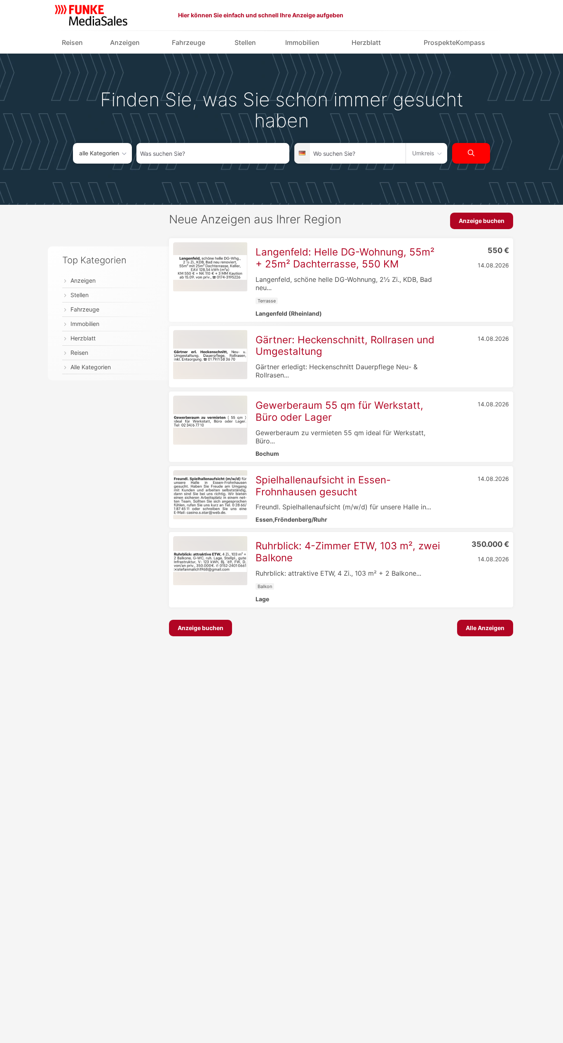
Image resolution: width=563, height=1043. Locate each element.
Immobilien (302, 42)
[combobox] (212, 153)
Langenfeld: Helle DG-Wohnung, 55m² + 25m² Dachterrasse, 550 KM (345, 258)
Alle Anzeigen (485, 627)
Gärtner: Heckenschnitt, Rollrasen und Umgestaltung (345, 346)
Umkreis (423, 153)
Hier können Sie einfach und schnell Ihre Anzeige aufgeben (260, 15)
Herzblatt (366, 42)
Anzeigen (125, 42)
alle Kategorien (99, 153)
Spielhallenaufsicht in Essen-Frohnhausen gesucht (323, 486)
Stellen (245, 42)
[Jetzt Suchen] (471, 153)
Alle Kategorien (90, 367)
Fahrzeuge (188, 42)
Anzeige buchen (481, 220)
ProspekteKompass (454, 42)
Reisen (72, 42)
